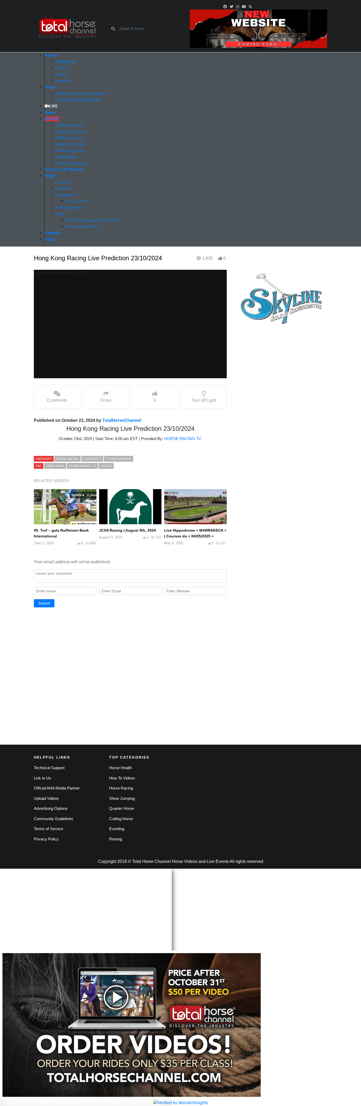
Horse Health (120, 767)
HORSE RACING (67, 458)
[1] (281, 301)
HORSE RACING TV (183, 438)
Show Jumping (122, 798)
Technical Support (49, 767)
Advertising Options (51, 808)
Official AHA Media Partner (57, 788)
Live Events (218, 861)
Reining (115, 839)
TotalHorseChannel (121, 420)
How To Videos (122, 778)
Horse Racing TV (82, 465)
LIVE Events (92, 458)
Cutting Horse (121, 818)
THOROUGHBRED (118, 458)
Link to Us (42, 778)
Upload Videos (46, 798)
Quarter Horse (121, 808)
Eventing (116, 828)
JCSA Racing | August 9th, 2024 (127, 530)
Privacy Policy (46, 839)
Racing (106, 465)
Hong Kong (55, 465)
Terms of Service (48, 828)
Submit (44, 603)
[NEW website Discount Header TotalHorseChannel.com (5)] (258, 28)
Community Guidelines (53, 818)
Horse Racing (121, 788)
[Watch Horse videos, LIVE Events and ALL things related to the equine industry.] (67, 29)
